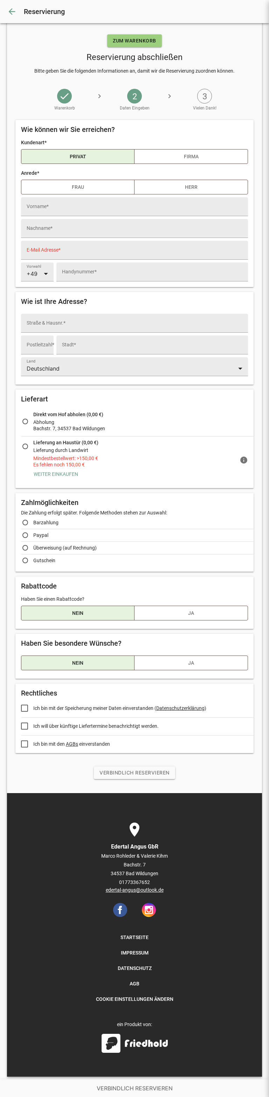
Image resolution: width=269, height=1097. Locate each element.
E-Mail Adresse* (44, 250)
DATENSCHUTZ (135, 968)
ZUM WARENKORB (134, 41)
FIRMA (191, 156)
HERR (191, 187)
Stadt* (69, 344)
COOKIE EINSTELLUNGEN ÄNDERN (134, 999)
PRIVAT (78, 156)
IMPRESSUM (135, 953)
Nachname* (40, 228)
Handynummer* (79, 271)
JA (191, 613)
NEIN (77, 613)
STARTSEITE (134, 937)
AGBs (72, 744)
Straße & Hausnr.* (46, 323)
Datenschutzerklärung (180, 708)
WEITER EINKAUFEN (56, 474)
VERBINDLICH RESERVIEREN (134, 773)
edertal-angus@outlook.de (135, 890)
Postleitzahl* (40, 344)
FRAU (78, 187)
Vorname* (38, 206)
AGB (134, 983)
